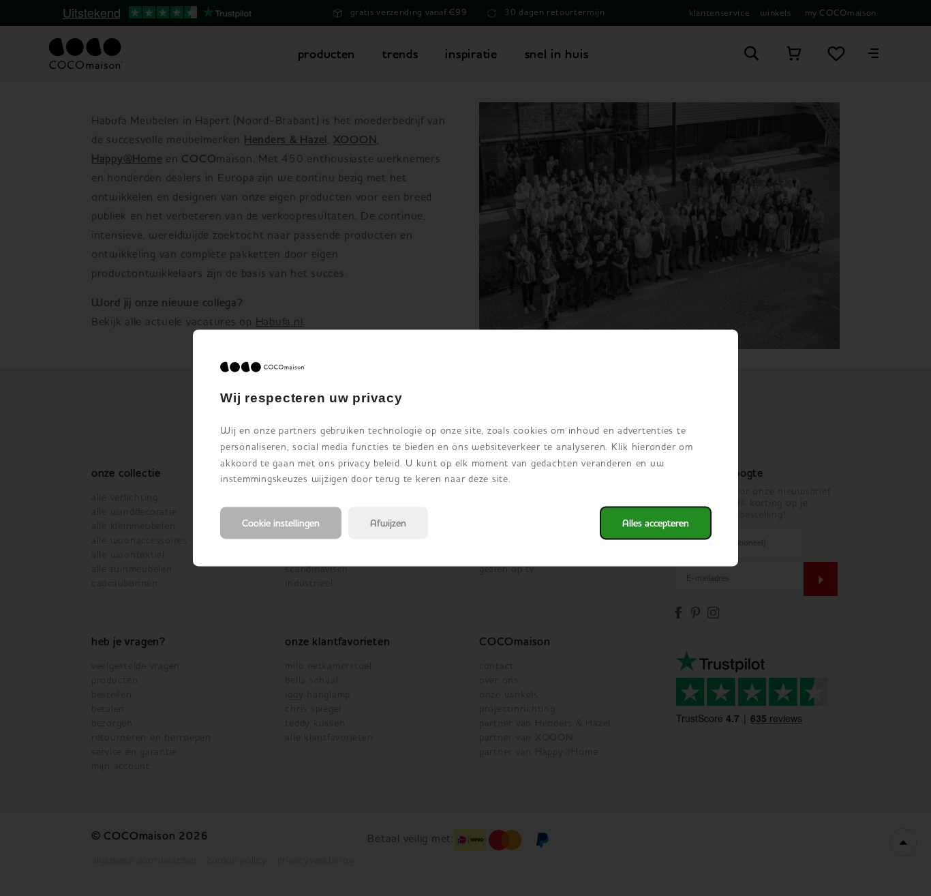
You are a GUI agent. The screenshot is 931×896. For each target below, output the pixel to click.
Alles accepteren (655, 523)
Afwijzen (388, 523)
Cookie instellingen (281, 523)
